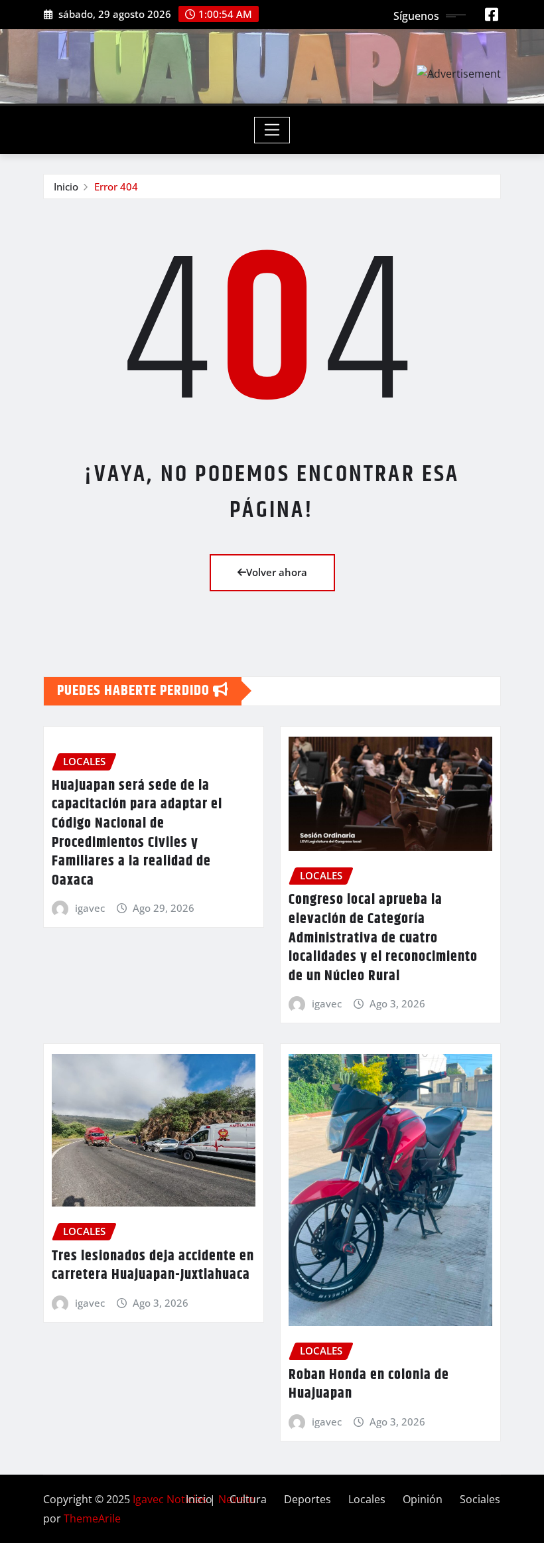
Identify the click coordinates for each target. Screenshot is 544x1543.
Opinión (422, 1499)
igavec (90, 908)
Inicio (66, 186)
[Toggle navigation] (272, 130)
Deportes (307, 1499)
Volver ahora (276, 572)
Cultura (248, 1499)
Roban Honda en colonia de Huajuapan (369, 1385)
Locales (366, 1499)
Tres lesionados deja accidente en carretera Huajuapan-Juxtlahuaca (153, 1266)
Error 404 (116, 186)
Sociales (480, 1499)
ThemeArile (92, 1518)
